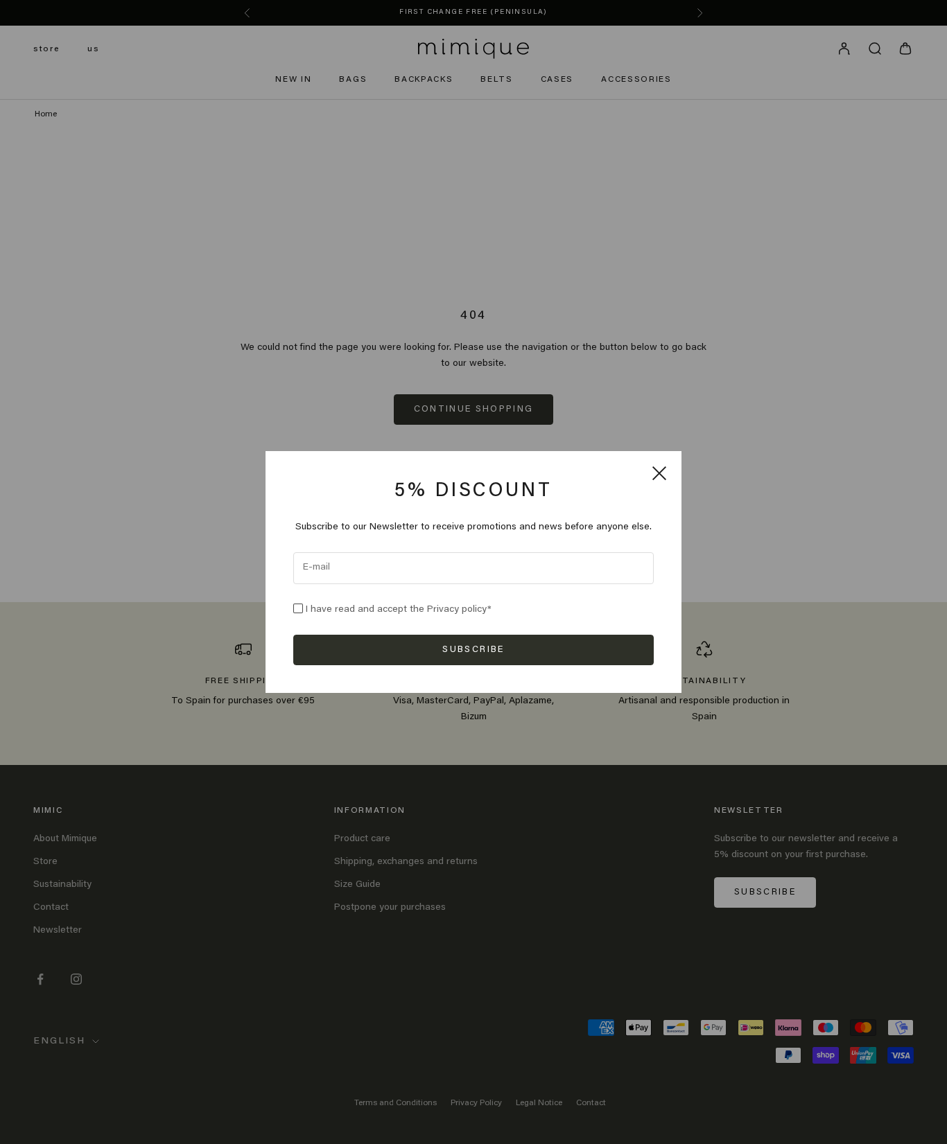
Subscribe (473, 649)
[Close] (659, 473)
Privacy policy (457, 610)
